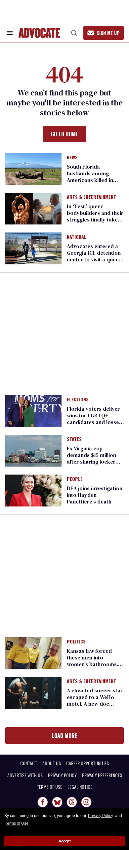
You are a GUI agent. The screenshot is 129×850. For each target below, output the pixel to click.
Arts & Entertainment (91, 197)
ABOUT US (51, 763)
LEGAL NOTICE (79, 786)
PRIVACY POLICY (62, 775)
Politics (76, 642)
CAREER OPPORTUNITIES (87, 763)
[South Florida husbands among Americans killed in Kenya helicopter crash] (33, 168)
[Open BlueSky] (57, 802)
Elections (78, 400)
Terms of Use (16, 823)
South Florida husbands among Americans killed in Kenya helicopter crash (95, 176)
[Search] (74, 33)
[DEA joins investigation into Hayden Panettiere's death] (33, 490)
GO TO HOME (64, 134)
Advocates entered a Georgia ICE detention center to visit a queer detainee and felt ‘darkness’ (94, 259)
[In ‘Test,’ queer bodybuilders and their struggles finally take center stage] (33, 208)
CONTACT (28, 763)
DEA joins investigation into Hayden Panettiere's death (94, 495)
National (76, 237)
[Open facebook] (42, 802)
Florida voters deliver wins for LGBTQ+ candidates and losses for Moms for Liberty (94, 418)
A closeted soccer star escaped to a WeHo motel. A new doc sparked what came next (95, 704)
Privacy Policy (100, 815)
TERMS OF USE (49, 786)
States (74, 439)
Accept (65, 841)
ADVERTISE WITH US (25, 775)
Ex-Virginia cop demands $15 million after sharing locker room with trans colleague (91, 462)
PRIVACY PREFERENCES (102, 775)
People (75, 479)
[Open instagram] (86, 802)
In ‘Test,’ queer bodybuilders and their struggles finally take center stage (95, 216)
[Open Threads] (71, 802)
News (72, 158)
